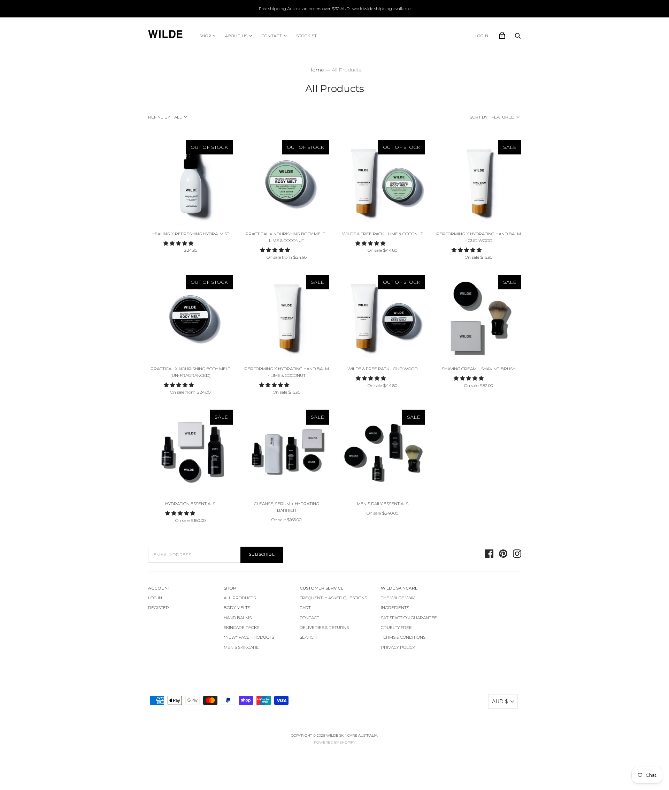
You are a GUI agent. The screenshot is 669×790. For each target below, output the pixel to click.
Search (308, 637)
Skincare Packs (241, 627)
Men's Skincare (241, 647)
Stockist (306, 35)
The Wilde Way (398, 597)
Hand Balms (238, 617)
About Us (236, 35)
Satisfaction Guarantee (409, 617)
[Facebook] (489, 554)
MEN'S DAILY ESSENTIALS (382, 503)
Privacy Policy (398, 647)
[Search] (517, 38)
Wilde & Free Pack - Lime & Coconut (382, 233)
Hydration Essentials (190, 503)
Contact (272, 35)
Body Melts (237, 607)
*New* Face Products (249, 637)
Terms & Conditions (403, 637)
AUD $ (500, 701)
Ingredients (395, 607)
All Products (240, 597)
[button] (179, 243)
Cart (305, 607)
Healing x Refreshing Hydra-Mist (190, 233)
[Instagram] (517, 554)
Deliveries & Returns (324, 627)
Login (482, 35)
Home (316, 70)
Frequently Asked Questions (333, 597)
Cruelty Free (396, 627)
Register (158, 607)
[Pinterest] (503, 554)
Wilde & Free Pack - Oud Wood (382, 368)
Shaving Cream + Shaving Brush (479, 368)
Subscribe (262, 554)
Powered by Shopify (334, 742)
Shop (205, 35)
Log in (155, 597)
